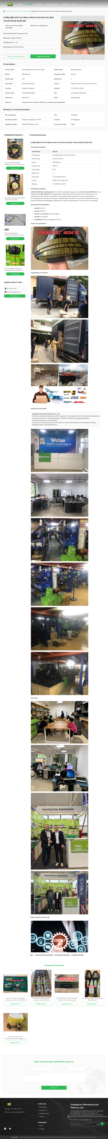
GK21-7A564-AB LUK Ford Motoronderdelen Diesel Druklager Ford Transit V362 (15, 1038)
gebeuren (66, 4)
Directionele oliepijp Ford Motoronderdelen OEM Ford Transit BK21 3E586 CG (14, 235)
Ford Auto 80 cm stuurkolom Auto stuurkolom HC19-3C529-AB (41, 999)
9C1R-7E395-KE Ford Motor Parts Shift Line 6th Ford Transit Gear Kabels (66, 999)
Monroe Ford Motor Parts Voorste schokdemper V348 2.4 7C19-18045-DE (15, 999)
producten (12, 11)
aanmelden (100, 1124)
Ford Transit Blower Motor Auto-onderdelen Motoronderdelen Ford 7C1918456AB (14, 270)
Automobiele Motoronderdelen (44, 955)
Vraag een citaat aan (43, 56)
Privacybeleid (14, 1137)
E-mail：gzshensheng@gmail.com (15, 1112)
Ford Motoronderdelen (23, 11)
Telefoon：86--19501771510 (14, 1109)
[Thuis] (10, 4)
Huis (20, 4)
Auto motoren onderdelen (62, 955)
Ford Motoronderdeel (77, 955)
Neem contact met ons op (52, 5)
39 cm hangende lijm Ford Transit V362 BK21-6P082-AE (92, 999)
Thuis (6, 11)
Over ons (39, 4)
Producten (28, 4)
